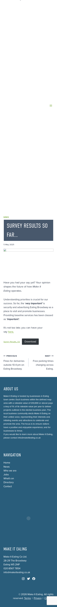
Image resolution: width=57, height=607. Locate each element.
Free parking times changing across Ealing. (43, 362)
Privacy (38, 598)
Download (30, 341)
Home (7, 462)
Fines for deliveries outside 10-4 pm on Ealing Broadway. (14, 362)
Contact (8, 486)
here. (11, 331)
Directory (9, 482)
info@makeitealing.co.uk (29, 437)
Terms (27, 598)
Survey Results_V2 (12, 342)
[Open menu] (50, 105)
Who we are (10, 470)
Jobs (6, 474)
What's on (9, 478)
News (6, 217)
